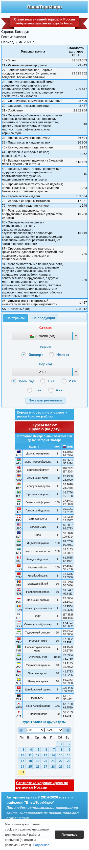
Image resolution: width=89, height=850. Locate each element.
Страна (45, 328)
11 (30, 755)
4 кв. (60, 390)
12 (38, 755)
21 (53, 761)
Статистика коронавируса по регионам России (42, 785)
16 (68, 755)
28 (53, 766)
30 (68, 766)
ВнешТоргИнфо (44, 6)
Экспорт (36, 355)
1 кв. (52, 381)
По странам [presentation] (15, 318)
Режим (45, 347)
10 (22, 755)
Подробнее (41, 845)
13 (45, 755)
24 (22, 766)
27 (45, 766)
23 (68, 761)
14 (53, 755)
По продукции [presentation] (43, 318)
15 (61, 755)
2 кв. (73, 381)
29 (61, 766)
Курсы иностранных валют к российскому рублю (42, 414)
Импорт (62, 355)
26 (38, 766)
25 (30, 766)
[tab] (15, 318)
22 (61, 761)
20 (45, 761)
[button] (45, 400)
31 (22, 772)
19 (38, 761)
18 (30, 761)
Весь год (26, 381)
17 (22, 761)
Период (45, 364)
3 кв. (39, 390)
